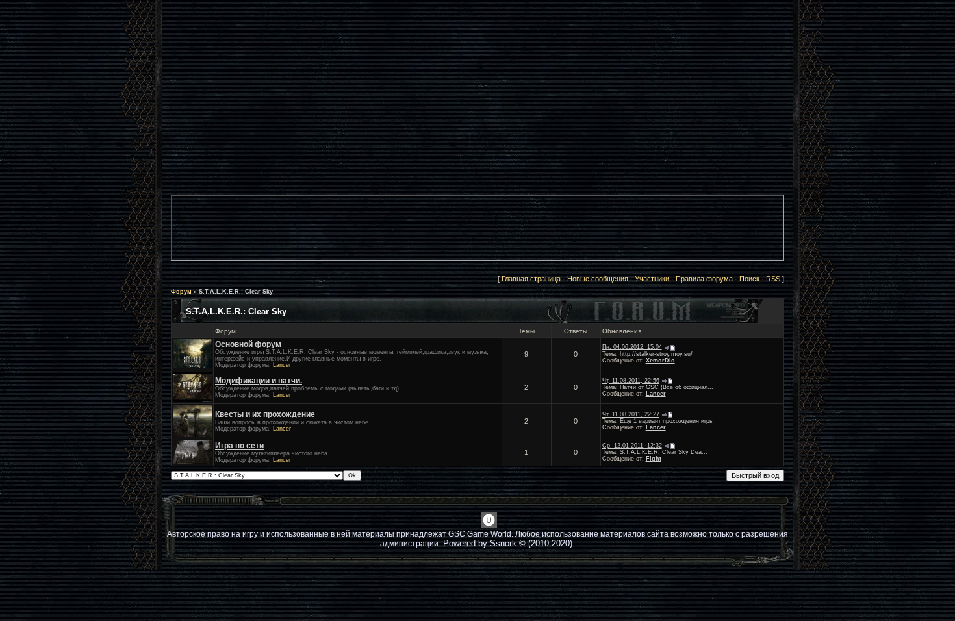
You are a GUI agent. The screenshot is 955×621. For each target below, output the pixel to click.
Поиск (749, 279)
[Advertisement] (477, 231)
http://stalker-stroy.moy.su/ (656, 354)
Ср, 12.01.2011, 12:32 (632, 445)
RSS (773, 279)
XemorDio (660, 360)
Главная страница (531, 279)
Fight (653, 458)
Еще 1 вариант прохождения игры (666, 421)
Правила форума (704, 279)
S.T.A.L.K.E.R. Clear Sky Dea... (663, 452)
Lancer (282, 365)
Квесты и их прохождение (265, 414)
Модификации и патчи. (258, 380)
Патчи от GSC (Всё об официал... (666, 387)
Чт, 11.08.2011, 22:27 (630, 414)
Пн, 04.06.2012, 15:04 (632, 347)
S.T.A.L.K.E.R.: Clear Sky (236, 291)
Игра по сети (239, 445)
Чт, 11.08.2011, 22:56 (630, 380)
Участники (652, 279)
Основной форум (248, 344)
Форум (181, 291)
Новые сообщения (597, 279)
